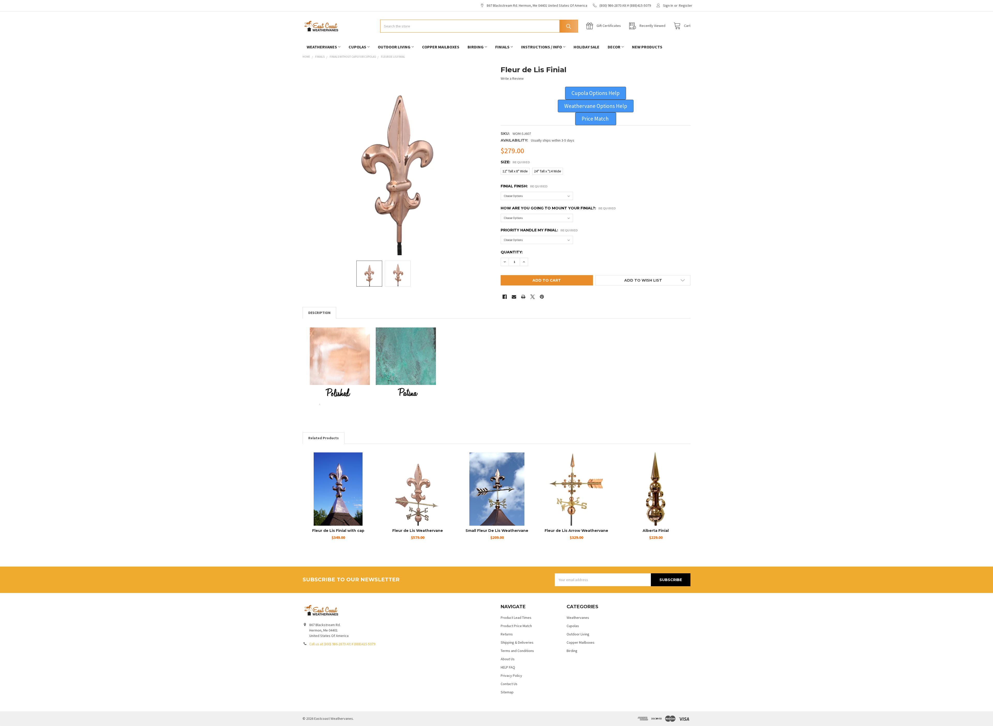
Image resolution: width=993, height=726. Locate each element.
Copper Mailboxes (440, 46)
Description (319, 312)
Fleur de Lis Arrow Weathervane (576, 530)
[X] (533, 297)
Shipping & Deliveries (517, 642)
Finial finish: (524, 186)
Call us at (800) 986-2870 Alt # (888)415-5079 (342, 644)
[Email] (514, 297)
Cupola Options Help (595, 93)
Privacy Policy (511, 675)
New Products (647, 46)
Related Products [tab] (323, 438)
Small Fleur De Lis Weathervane (496, 530)
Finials (502, 46)
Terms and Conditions (517, 650)
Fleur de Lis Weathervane (417, 530)
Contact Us (509, 683)
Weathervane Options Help (595, 105)
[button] (595, 93)
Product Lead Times (516, 617)
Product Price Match (516, 626)
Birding (476, 46)
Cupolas (357, 46)
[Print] (523, 297)
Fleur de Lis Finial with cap (338, 530)
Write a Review (512, 78)
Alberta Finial (656, 530)
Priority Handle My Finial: (539, 230)
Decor (614, 46)
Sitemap (507, 692)
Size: (515, 162)
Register (685, 5)
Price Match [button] (596, 118)
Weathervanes (322, 46)
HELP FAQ (508, 667)
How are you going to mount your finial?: (558, 208)
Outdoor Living (394, 46)
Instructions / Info (541, 46)
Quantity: (512, 252)
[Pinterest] (542, 297)
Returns (507, 634)
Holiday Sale (586, 46)
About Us (508, 659)
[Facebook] (505, 297)
